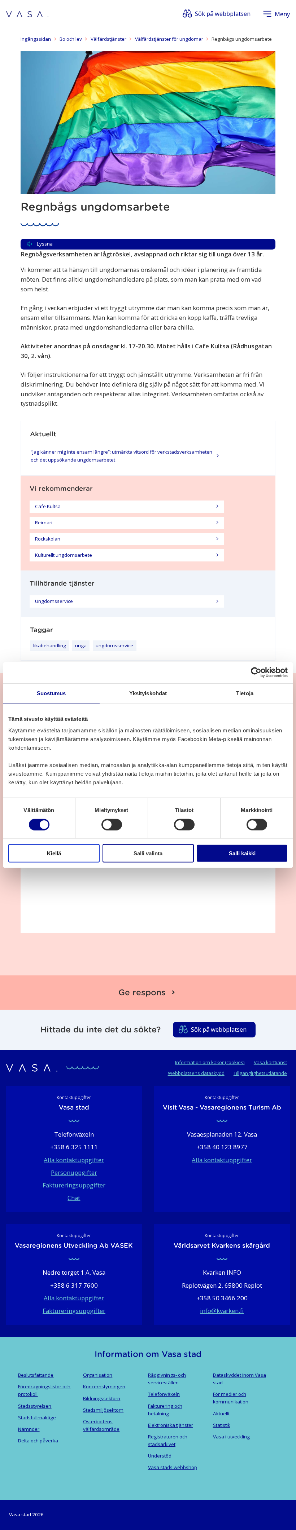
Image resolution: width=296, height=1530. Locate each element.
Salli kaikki (242, 853)
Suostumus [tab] (51, 693)
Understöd (159, 1455)
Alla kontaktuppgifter (74, 1160)
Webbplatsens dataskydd (196, 1073)
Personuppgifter (74, 1172)
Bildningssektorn (101, 1398)
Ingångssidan (36, 39)
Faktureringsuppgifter (74, 1185)
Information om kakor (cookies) (210, 1062)
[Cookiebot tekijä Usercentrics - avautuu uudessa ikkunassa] (256, 672)
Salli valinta (148, 853)
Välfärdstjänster (108, 39)
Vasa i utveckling (231, 1436)
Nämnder (28, 1429)
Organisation (97, 1375)
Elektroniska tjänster (170, 1425)
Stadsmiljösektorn (103, 1410)
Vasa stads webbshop (172, 1467)
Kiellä (54, 853)
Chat (74, 1198)
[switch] (111, 824)
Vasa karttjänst (270, 1062)
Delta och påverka (38, 1440)
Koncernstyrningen (104, 1386)
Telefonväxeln (164, 1394)
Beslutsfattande (35, 1375)
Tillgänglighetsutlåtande (260, 1073)
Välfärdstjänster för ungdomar (169, 39)
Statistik (221, 1425)
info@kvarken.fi (222, 1310)
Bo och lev (71, 39)
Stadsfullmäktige (37, 1417)
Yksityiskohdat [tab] (148, 693)
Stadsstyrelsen (34, 1406)
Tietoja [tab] (244, 693)
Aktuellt (221, 1413)
